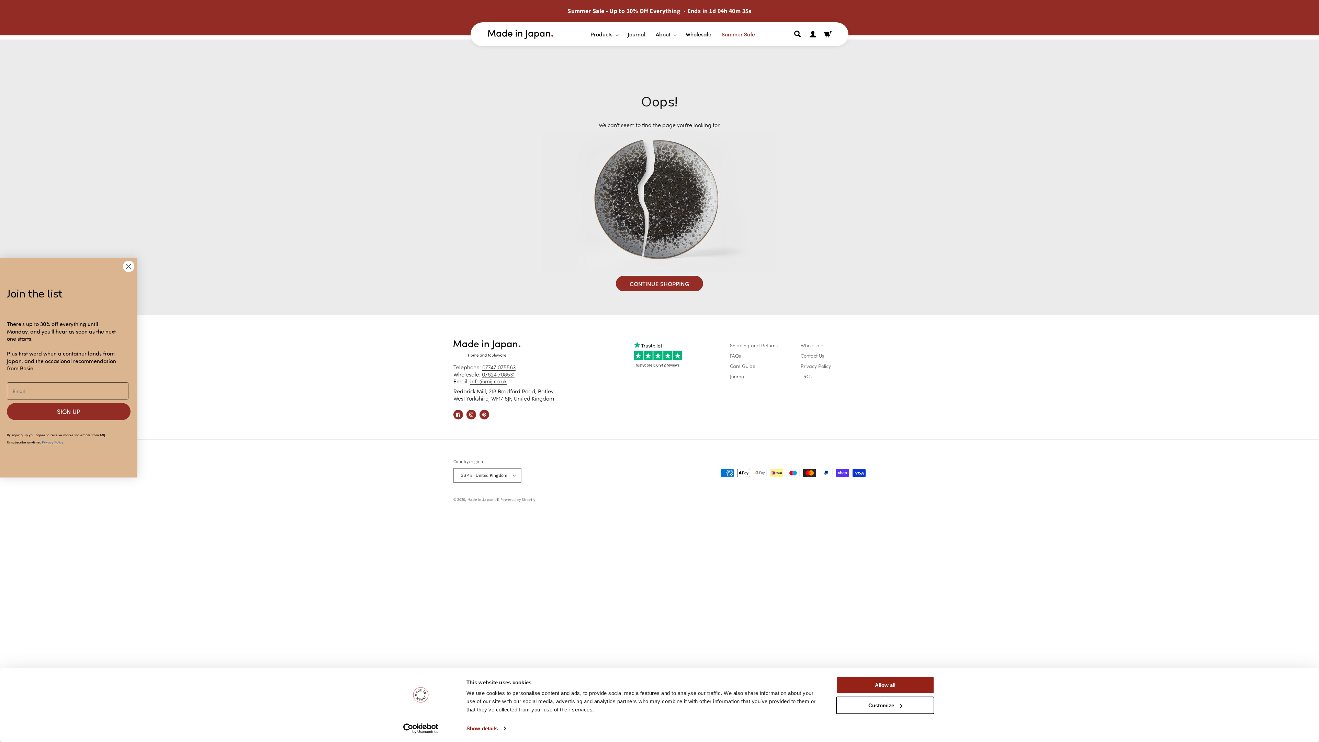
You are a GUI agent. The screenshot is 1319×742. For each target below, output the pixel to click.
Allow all (885, 685)
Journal (737, 376)
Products (601, 34)
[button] (602, 34)
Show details (482, 728)
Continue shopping (659, 284)
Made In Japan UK (483, 499)
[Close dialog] (129, 266)
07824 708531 (498, 374)
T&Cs (806, 376)
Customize (881, 705)
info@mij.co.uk (488, 381)
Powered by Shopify (518, 499)
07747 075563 (499, 367)
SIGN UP (68, 411)
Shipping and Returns (754, 345)
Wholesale (812, 345)
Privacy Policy (816, 365)
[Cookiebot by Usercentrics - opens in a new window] (421, 728)
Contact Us (812, 355)
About (663, 34)
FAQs (735, 355)
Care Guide (742, 365)
